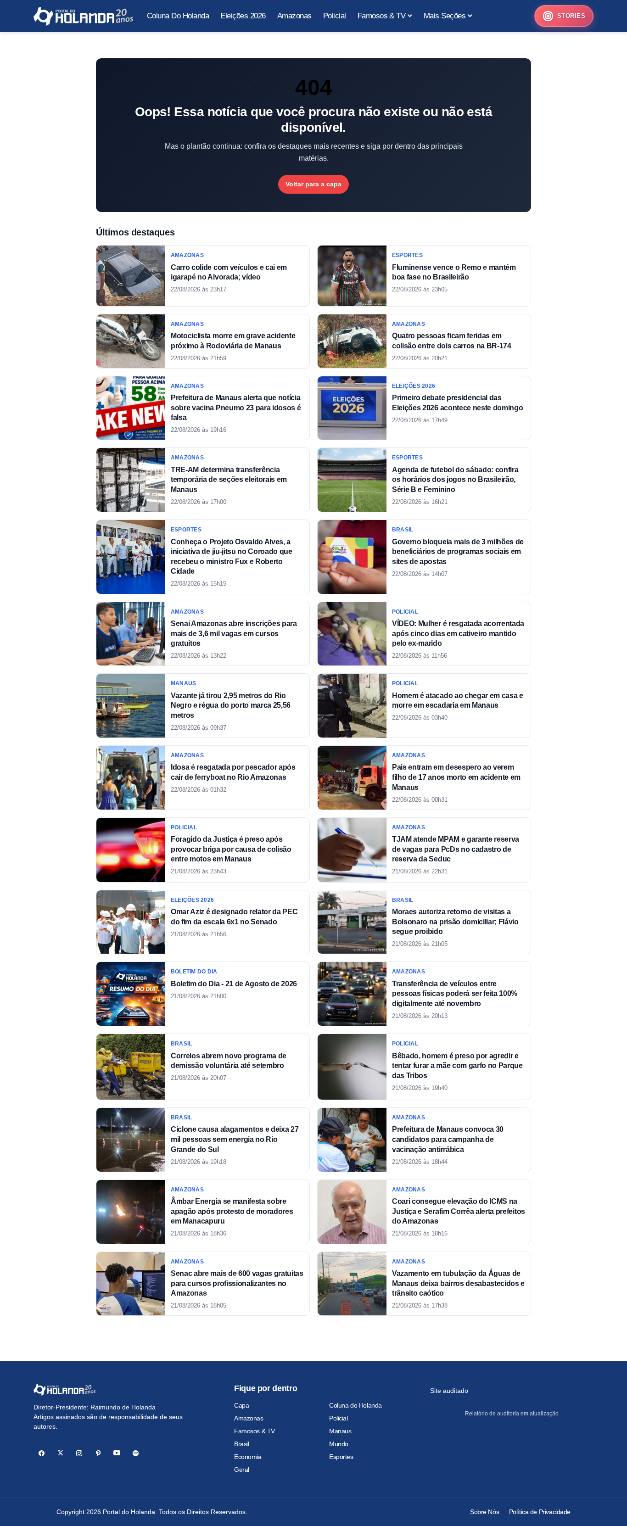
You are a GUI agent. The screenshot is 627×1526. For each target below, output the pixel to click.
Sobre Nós (484, 1511)
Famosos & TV (254, 1431)
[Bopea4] (83, 16)
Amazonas (248, 1418)
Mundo (338, 1444)
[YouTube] (117, 1453)
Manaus (340, 1431)
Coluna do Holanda (355, 1405)
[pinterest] (98, 1453)
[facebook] (42, 1453)
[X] (60, 1453)
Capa (241, 1405)
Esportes (341, 1456)
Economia (248, 1456)
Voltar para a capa (313, 184)
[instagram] (79, 1453)
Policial (338, 1418)
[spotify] (136, 1453)
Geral (241, 1469)
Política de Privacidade (540, 1511)
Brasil (241, 1444)
